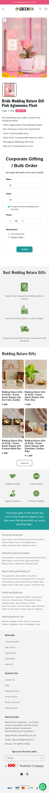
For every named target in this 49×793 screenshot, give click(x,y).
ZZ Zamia (24, 603)
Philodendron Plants (32, 600)
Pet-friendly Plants (28, 542)
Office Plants (7, 560)
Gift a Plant (10, 647)
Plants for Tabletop (34, 609)
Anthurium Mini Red (10, 579)
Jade (17, 603)
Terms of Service (12, 702)
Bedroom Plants (39, 557)
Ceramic (32, 603)
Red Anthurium (38, 585)
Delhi (21, 621)
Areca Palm (31, 576)
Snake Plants (37, 597)
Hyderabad (13, 624)
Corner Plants (18, 560)
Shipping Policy (12, 691)
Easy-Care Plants (37, 539)
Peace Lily (40, 579)
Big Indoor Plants (30, 545)
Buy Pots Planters (9, 606)
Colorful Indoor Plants (11, 542)
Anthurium (6, 600)
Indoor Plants (7, 539)
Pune (21, 624)
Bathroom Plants (32, 560)
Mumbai (5, 621)
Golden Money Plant (23, 582)
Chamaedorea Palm (27, 579)
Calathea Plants (8, 603)
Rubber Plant (38, 582)
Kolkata (5, 624)
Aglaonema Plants (23, 597)
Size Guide (10, 658)
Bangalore (14, 621)
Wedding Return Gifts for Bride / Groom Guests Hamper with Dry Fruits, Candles (12, 396)
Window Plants (32, 563)
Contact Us (10, 680)
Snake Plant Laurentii (22, 585)
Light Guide (10, 653)
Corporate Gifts (12, 641)
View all (24, 463)
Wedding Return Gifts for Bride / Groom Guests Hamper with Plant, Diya (35, 396)
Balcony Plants (8, 563)
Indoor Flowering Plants (12, 545)
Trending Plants (8, 597)
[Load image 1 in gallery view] (9, 90)
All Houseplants (8, 557)
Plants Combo (20, 609)
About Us (9, 664)
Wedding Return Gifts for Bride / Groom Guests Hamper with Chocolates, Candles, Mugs (35, 445)
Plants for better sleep (26, 606)
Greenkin (27, 785)
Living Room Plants (24, 557)
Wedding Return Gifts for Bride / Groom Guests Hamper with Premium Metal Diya (12, 444)
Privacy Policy (11, 696)
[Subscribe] (41, 758)
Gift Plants (41, 606)
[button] (3, 9)
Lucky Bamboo (8, 582)
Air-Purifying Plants (22, 539)
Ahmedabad (29, 624)
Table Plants (20, 563)
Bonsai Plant (21, 576)
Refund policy (11, 708)
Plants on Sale (7, 609)
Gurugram (36, 621)
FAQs (7, 685)
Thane (37, 624)
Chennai (27, 621)
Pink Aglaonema (8, 576)
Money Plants (17, 600)
